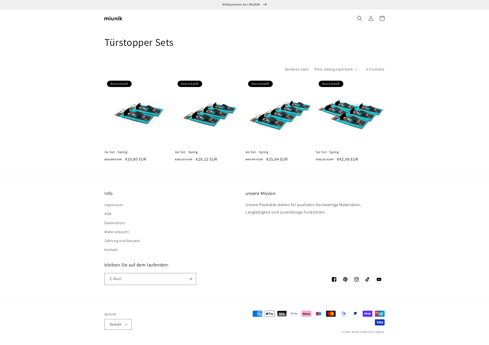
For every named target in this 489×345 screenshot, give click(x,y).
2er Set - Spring (116, 152)
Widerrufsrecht (116, 231)
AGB (107, 213)
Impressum (113, 205)
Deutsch (115, 324)
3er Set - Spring (186, 152)
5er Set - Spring (327, 152)
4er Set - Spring (257, 152)
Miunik (355, 332)
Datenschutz (114, 223)
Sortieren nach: (297, 69)
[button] (359, 18)
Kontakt (111, 249)
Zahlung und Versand (122, 240)
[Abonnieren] (190, 279)
